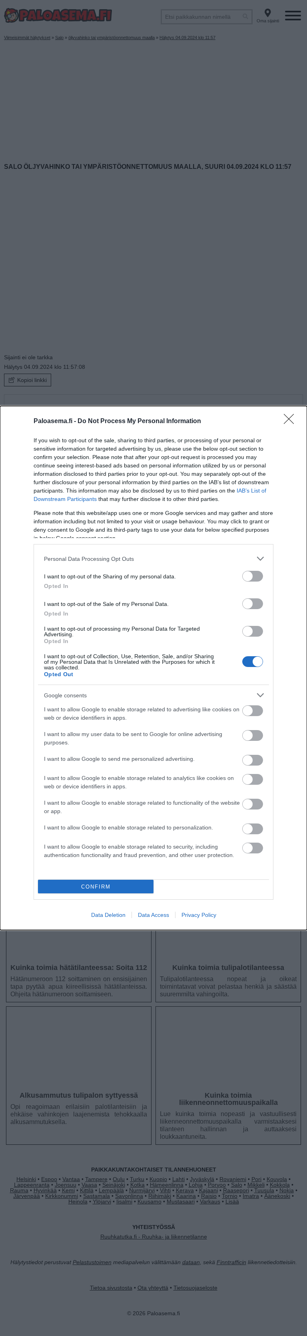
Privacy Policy (198, 915)
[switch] (252, 576)
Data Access (153, 915)
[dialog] (153, 668)
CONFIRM (96, 887)
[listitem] (153, 558)
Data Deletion (108, 915)
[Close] (291, 421)
